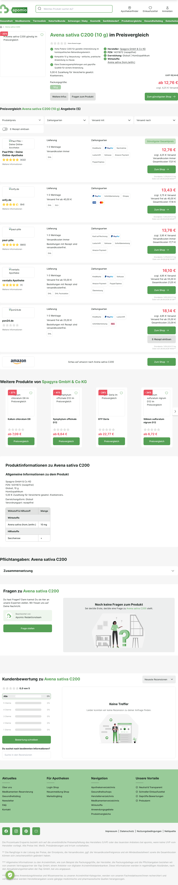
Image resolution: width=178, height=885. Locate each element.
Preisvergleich (21, 441)
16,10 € (169, 270)
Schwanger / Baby (78, 21)
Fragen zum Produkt (82, 96)
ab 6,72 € (150, 434)
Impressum (111, 831)
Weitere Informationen (12, 164)
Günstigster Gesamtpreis (160, 141)
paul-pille (8, 240)
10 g (55, 87)
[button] (175, 411)
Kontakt (6, 809)
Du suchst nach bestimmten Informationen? (26, 748)
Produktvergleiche (132, 21)
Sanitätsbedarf (111, 21)
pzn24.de (8, 320)
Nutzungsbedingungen (149, 831)
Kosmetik (95, 21)
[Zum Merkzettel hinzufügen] (42, 34)
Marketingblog (54, 796)
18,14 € (169, 310)
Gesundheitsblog (153, 21)
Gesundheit (6, 21)
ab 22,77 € (106, 434)
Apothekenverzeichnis (103, 787)
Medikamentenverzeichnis (105, 800)
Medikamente (22, 21)
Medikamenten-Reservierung (17, 791)
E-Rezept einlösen (19, 129)
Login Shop (53, 787)
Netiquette (170, 831)
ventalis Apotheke (13, 280)
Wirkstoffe (96, 805)
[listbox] (22, 120)
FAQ (4, 805)
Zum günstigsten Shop (159, 96)
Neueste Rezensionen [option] (156, 679)
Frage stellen (27, 628)
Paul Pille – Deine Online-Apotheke (12, 153)
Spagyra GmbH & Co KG (133, 48)
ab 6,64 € (60, 434)
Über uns (7, 787)
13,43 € (169, 190)
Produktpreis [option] (9, 120)
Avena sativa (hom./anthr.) (121, 62)
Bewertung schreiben (26, 739)
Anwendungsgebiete (102, 809)
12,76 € (169, 149)
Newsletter (8, 800)
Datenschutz (127, 831)
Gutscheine (171, 21)
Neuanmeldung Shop (58, 791)
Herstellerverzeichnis (102, 796)
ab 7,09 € (14, 434)
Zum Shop (159, 169)
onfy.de (6, 199)
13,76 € (169, 230)
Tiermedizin (39, 21)
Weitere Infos (59, 96)
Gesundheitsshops (101, 791)
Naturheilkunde (57, 21)
